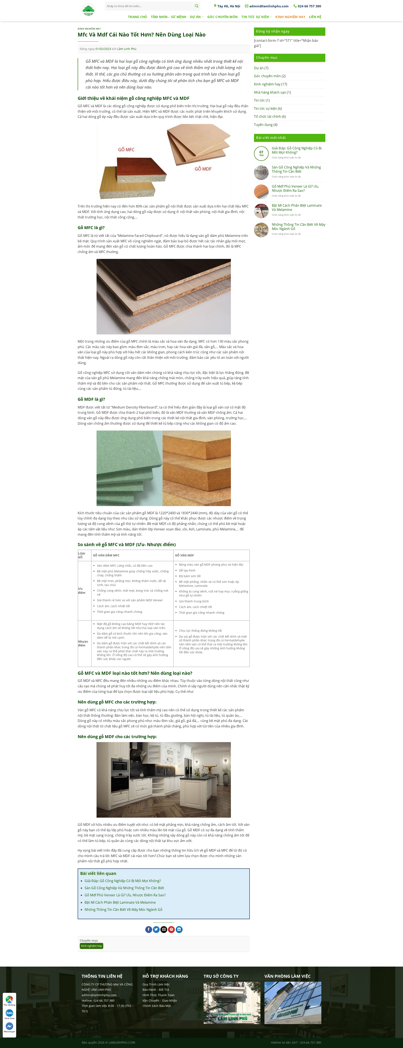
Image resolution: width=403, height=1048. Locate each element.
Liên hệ (315, 17)
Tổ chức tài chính (267, 116)
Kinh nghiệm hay (290, 17)
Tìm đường (9, 1004)
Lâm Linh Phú (126, 49)
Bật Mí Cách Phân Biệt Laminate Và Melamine (120, 902)
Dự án (195, 17)
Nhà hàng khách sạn (270, 92)
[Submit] (196, 6)
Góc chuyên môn (222, 17)
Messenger (9, 1031)
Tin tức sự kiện (255, 17)
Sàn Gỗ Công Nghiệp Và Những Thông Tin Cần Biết (124, 888)
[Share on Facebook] (148, 929)
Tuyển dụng (263, 124)
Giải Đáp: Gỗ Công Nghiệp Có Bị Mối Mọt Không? (123, 880)
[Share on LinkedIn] (179, 929)
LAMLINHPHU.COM (122, 1042)
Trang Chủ (137, 17)
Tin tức (259, 100)
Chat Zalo (9, 1018)
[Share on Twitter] (156, 929)
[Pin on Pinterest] (171, 929)
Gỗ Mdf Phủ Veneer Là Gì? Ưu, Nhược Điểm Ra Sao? (125, 895)
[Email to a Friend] (163, 929)
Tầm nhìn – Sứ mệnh (168, 17)
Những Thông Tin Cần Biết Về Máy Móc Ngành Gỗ (123, 909)
